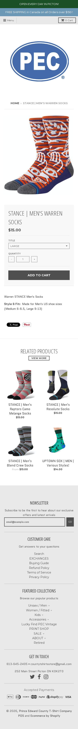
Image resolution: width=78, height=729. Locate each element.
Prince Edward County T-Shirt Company (45, 711)
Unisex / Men (37, 605)
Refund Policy (39, 568)
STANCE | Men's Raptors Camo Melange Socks (20, 409)
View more (39, 358)
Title (11, 240)
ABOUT (37, 638)
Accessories (37, 619)
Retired (39, 643)
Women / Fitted (37, 610)
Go (70, 521)
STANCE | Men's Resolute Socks (58, 406)
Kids (38, 615)
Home (15, 103)
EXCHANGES (39, 558)
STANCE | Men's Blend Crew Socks (20, 463)
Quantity (14, 253)
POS (21, 716)
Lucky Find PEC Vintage (39, 624)
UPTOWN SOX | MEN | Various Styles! (58, 463)
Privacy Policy (39, 577)
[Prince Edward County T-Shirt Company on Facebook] (39, 677)
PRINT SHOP (39, 629)
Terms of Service (39, 572)
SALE (38, 633)
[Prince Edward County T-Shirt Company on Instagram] (46, 677)
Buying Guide (39, 563)
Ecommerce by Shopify (45, 716)
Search (39, 554)
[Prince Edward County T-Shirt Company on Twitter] (32, 677)
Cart (69, 20)
